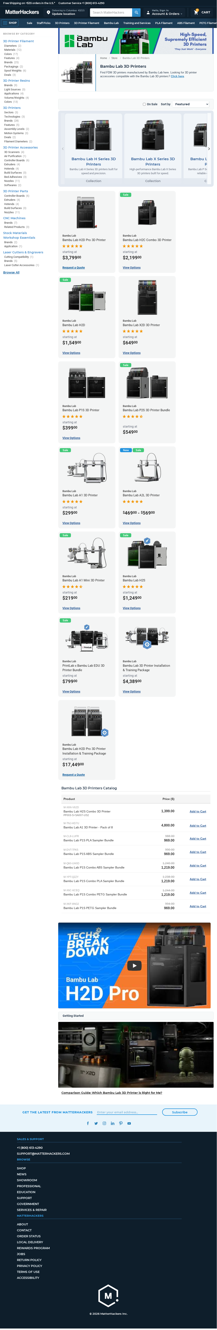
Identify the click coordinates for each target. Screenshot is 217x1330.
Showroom (27, 1180)
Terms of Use (28, 1272)
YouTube (129, 1123)
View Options (132, 267)
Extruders (12, 164)
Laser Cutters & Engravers (23, 252)
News (21, 1174)
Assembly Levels (16, 128)
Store (114, 58)
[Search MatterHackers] (136, 12)
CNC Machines (14, 218)
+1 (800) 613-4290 (93, 3)
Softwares (12, 185)
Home (103, 58)
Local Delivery (30, 1242)
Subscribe (180, 1112)
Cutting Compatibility (18, 256)
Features (11, 58)
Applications (14, 93)
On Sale (152, 104)
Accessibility (28, 1278)
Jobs (21, 1254)
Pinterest (120, 1123)
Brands (11, 62)
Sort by (165, 104)
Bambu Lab (111, 23)
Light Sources (14, 89)
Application (13, 246)
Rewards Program (33, 1248)
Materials (13, 49)
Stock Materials (15, 233)
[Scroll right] (209, 148)
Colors (11, 54)
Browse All (11, 272)
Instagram (104, 1123)
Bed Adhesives (15, 176)
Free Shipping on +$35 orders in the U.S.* (29, 3)
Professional (29, 1186)
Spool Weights (15, 70)
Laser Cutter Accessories (21, 265)
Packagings (13, 66)
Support (24, 1198)
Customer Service (69, 3)
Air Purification (15, 156)
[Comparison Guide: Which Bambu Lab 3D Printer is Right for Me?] (136, 1055)
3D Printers (62, 23)
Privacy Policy (29, 1266)
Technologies (14, 116)
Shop (21, 1168)
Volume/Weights (16, 97)
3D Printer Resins (16, 81)
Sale (29, 23)
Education (26, 1192)
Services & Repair (32, 1210)
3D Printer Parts (15, 191)
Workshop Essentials (19, 238)
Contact (24, 1230)
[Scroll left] (63, 148)
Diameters (12, 45)
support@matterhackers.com (43, 1154)
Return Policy (29, 1260)
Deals (10, 74)
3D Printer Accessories (20, 147)
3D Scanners (14, 152)
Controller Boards (16, 160)
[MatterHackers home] (22, 12)
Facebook (87, 1123)
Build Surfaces (15, 172)
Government (28, 1204)
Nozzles (12, 180)
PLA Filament (164, 23)
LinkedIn (112, 1123)
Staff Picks (43, 23)
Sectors (11, 112)
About (22, 1224)
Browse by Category (19, 33)
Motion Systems (16, 133)
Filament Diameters (18, 141)
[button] (65, 12)
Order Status (29, 1236)
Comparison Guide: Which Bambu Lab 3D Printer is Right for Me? (111, 1093)
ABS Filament (186, 23)
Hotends (11, 168)
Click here (177, 76)
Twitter (96, 1123)
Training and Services (137, 23)
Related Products (16, 227)
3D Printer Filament (86, 23)
